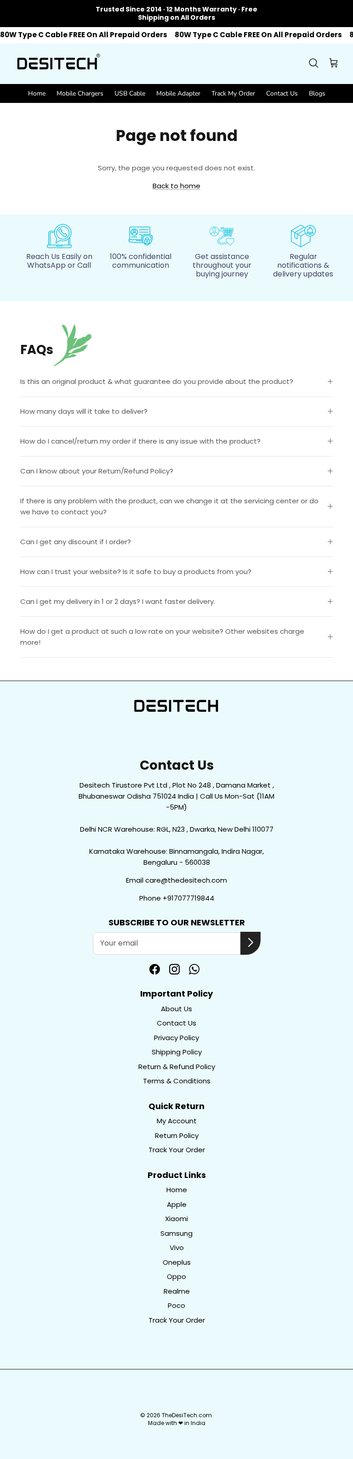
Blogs (317, 93)
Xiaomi (176, 1218)
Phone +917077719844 (176, 898)
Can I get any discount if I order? (75, 541)
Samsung (176, 1233)
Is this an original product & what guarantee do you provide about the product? (156, 381)
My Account (177, 1121)
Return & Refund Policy (176, 1066)
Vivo (177, 1247)
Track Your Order (176, 1150)
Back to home (176, 186)
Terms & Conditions (177, 1081)
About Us (176, 1009)
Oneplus (177, 1262)
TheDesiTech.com (187, 1415)
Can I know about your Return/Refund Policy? (96, 471)
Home (37, 93)
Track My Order (233, 93)
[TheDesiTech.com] (57, 63)
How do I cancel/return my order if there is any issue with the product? (140, 441)
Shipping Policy (177, 1052)
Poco (176, 1305)
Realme (177, 1291)
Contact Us (282, 93)
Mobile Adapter (178, 93)
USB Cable (129, 93)
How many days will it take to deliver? (84, 411)
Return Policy (177, 1135)
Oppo (176, 1276)
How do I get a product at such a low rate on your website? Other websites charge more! (162, 636)
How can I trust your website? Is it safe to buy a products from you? (135, 571)
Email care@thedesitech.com (176, 880)
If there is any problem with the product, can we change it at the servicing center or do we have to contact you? (169, 506)
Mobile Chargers (80, 93)
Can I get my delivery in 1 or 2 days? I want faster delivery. (117, 601)
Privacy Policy (176, 1037)
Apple (177, 1204)
